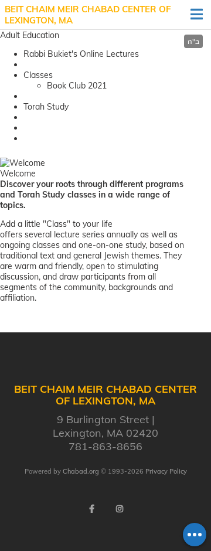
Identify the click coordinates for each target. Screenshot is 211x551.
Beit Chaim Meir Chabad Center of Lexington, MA (88, 15)
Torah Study (46, 106)
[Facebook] (91, 509)
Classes (38, 75)
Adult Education (29, 35)
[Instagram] (119, 509)
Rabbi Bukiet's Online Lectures (81, 54)
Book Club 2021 (77, 85)
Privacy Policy (166, 471)
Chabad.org (81, 471)
